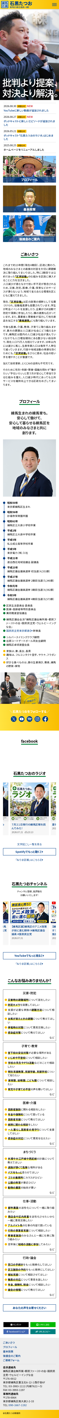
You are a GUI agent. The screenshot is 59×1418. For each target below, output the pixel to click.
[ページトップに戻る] (56, 1415)
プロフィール (10, 1347)
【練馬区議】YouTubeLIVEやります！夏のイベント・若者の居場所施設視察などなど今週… (30, 930)
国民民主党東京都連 (18, 630)
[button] (31, 688)
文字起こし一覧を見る (29, 844)
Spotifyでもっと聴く (27, 852)
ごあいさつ (9, 1342)
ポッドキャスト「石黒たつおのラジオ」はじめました (28, 137)
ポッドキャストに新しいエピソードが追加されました (29, 123)
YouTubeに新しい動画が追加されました (26, 110)
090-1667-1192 (18, 1405)
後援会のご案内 (12, 1356)
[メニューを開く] (54, 4)
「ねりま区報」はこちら (27, 860)
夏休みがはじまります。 (24, 824)
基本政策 (8, 1351)
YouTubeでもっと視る (27, 956)
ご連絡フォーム (11, 1360)
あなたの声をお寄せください (29, 1308)
